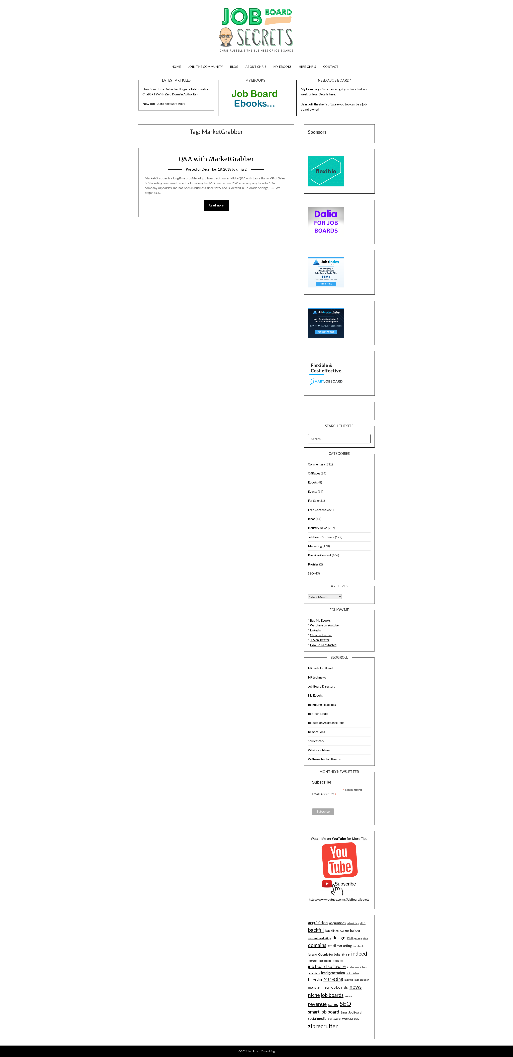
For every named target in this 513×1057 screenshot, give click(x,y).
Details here (327, 94)
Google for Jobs (329, 954)
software (334, 1018)
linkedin (315, 979)
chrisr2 (241, 169)
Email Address (324, 794)
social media (317, 1018)
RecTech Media (318, 713)
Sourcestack (316, 741)
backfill (316, 930)
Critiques (314, 473)
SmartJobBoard (351, 1012)
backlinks (332, 930)
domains (317, 945)
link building (352, 973)
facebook (358, 946)
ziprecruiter (323, 1026)
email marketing (340, 946)
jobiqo (363, 967)
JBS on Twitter (319, 640)
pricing (348, 995)
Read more (216, 205)
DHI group (354, 938)
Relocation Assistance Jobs (326, 722)
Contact (330, 66)
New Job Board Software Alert (163, 103)
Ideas (311, 519)
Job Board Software (321, 537)
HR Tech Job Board (320, 668)
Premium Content (319, 555)
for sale (312, 954)
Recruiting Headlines (322, 704)
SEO (311, 573)
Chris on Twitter (321, 635)
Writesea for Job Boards (324, 759)
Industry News (317, 528)
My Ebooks (282, 66)
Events (312, 491)
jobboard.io (325, 960)
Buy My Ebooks (320, 620)
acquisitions (337, 923)
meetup (348, 979)
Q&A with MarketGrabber (216, 159)
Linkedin (315, 630)
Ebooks (313, 482)
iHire (345, 954)
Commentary (316, 464)
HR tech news (317, 677)
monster (314, 987)
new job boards (335, 987)
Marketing (315, 546)
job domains (353, 967)
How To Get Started (323, 645)
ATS (363, 923)
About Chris (256, 66)
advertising (353, 923)
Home (176, 66)
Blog (234, 66)
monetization (361, 979)
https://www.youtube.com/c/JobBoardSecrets (339, 899)
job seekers (314, 973)
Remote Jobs (316, 732)
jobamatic (312, 960)
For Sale (313, 500)
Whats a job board (320, 750)
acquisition (318, 922)
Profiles (313, 564)
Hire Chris (307, 66)
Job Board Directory (321, 686)
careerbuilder (350, 930)
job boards (338, 960)
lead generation (333, 973)
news (355, 986)
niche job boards (325, 995)
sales (333, 1004)
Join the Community (205, 66)
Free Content (317, 510)
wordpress (350, 1018)
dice (365, 938)
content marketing (319, 938)
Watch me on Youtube (324, 625)
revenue (317, 1004)
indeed (359, 953)
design (338, 937)
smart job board (323, 1012)
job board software (327, 966)
